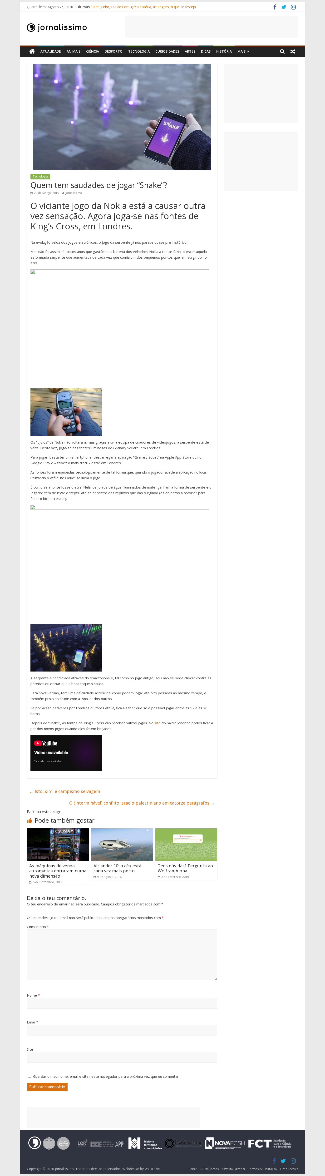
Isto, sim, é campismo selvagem (64, 791)
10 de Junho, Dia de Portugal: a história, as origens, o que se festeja (143, 7)
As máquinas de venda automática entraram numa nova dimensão (57, 871)
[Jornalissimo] (32, 51)
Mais (241, 51)
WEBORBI (152, 1168)
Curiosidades (167, 51)
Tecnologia (139, 51)
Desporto (114, 51)
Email (32, 1022)
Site (30, 1049)
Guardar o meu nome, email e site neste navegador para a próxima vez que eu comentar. (106, 1076)
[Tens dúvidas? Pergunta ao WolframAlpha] (186, 831)
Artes (190, 51)
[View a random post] (293, 51)
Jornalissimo (73, 193)
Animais (73, 51)
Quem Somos (209, 1169)
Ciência (92, 51)
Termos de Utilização (262, 1169)
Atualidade (50, 51)
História (224, 51)
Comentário (38, 926)
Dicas (206, 51)
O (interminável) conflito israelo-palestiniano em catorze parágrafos (142, 803)
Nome (33, 995)
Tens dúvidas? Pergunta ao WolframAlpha (185, 868)
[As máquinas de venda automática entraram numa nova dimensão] (58, 831)
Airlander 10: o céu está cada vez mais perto (117, 868)
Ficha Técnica (289, 1169)
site (157, 723)
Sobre (193, 1169)
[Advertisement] (211, 27)
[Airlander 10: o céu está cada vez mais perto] (122, 831)
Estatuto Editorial (233, 1169)
